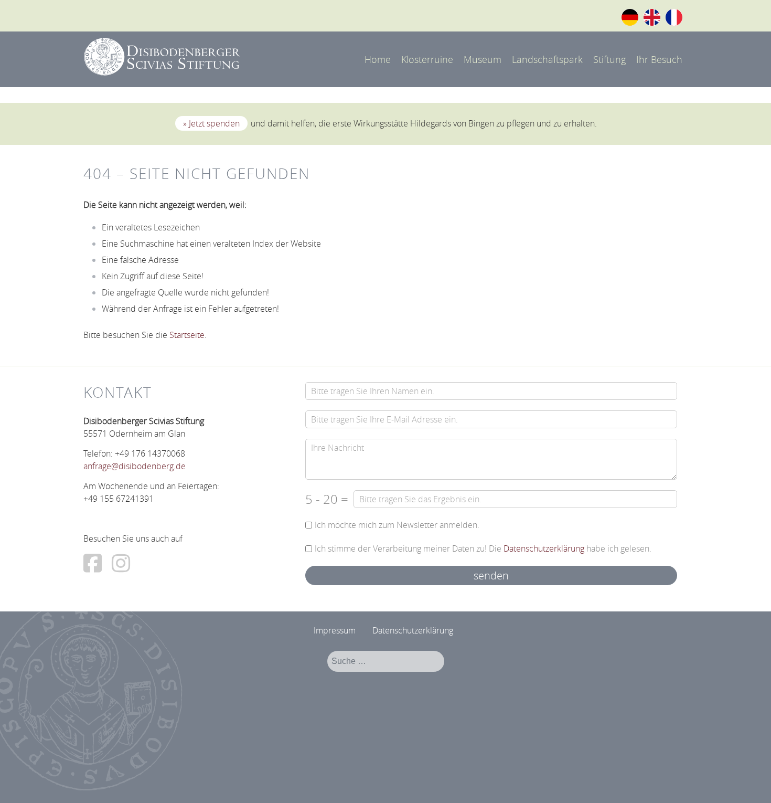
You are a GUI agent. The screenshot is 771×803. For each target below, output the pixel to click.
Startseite (187, 335)
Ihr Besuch (659, 59)
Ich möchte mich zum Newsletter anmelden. (397, 525)
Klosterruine (427, 59)
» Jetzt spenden (211, 123)
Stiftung (609, 59)
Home (378, 59)
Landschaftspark (547, 59)
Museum (482, 59)
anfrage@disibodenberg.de (134, 466)
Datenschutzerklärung (544, 548)
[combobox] (385, 661)
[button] (749, 781)
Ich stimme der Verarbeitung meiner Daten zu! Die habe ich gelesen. (483, 548)
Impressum (335, 630)
